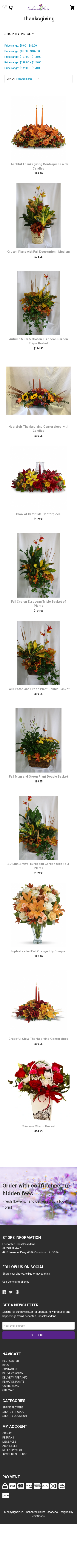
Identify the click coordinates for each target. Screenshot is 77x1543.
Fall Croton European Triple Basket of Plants (38, 603)
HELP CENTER (10, 1360)
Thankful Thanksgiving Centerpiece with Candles (38, 166)
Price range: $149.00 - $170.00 (22, 68)
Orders (7, 1433)
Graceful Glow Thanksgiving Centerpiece (38, 1039)
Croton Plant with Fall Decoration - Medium (38, 251)
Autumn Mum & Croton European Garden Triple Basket (38, 341)
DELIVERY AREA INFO (14, 1377)
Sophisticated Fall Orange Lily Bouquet (38, 951)
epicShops (38, 1516)
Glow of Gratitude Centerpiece (38, 514)
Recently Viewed (13, 1450)
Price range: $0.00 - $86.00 (20, 45)
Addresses (9, 1445)
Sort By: (11, 78)
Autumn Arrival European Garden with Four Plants (38, 866)
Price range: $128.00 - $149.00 (22, 62)
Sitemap (8, 1390)
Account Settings (14, 1454)
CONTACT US (10, 1369)
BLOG (5, 1364)
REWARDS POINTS (13, 1381)
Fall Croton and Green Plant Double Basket (38, 689)
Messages (9, 1441)
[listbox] (28, 79)
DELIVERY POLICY (12, 1373)
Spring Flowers (13, 1407)
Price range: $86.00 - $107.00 (22, 51)
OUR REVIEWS (10, 1385)
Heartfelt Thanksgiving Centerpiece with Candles (38, 429)
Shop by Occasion (14, 1415)
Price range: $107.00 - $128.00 (22, 57)
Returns (8, 1437)
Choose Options (40, 128)
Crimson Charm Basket (38, 1126)
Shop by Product (14, 1411)
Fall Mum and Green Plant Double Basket (38, 776)
